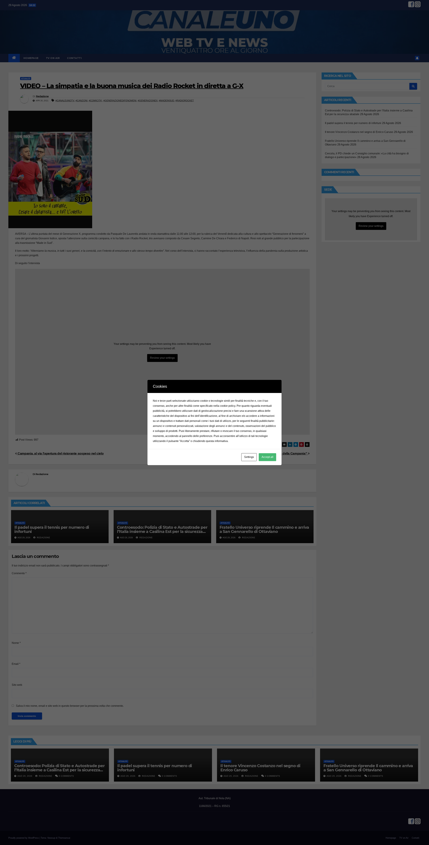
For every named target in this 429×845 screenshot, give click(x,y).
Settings (249, 457)
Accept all (267, 457)
